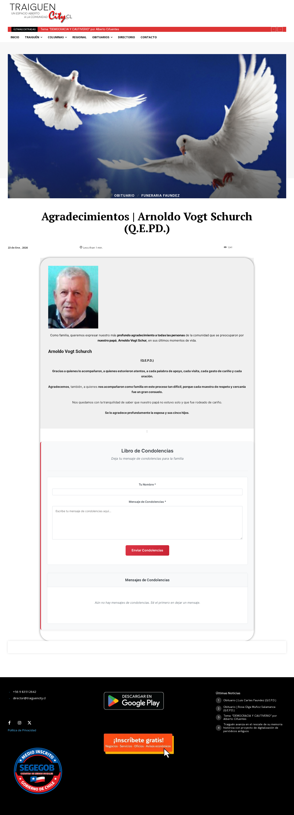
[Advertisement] (176, 9)
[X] (29, 723)
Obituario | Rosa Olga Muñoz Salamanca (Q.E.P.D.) (249, 708)
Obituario (124, 195)
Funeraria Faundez (160, 195)
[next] (280, 29)
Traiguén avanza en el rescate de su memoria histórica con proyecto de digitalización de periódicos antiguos (112, 29)
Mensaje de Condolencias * (147, 501)
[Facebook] (9, 723)
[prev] (273, 29)
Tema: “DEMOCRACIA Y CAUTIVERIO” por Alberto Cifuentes (250, 717)
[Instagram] (19, 723)
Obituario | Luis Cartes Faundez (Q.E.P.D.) (249, 700)
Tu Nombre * (147, 484)
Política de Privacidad (22, 730)
